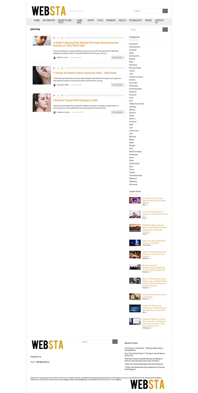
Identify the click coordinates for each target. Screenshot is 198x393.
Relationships (135, 151)
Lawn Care (79, 21)
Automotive (49, 20)
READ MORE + (118, 57)
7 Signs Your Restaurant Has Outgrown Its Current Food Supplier (154, 254)
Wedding (133, 181)
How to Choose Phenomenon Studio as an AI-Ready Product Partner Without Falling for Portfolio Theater (154, 282)
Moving (132, 136)
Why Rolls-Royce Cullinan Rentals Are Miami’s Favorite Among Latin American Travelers (154, 228)
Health (122, 20)
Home (37, 20)
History (132, 112)
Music (132, 139)
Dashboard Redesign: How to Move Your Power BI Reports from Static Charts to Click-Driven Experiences (154, 322)
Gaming (132, 106)
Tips (131, 166)
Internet (132, 121)
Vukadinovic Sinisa (63, 112)
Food (131, 97)
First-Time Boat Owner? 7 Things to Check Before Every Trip (154, 214)
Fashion (133, 91)
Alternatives (134, 47)
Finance (132, 94)
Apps (131, 53)
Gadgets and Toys (65, 21)
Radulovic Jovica (62, 57)
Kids (131, 124)
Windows (133, 184)
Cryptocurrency (136, 77)
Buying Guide (135, 68)
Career (132, 71)
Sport (91, 20)
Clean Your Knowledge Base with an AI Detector (154, 242)
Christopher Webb (62, 85)
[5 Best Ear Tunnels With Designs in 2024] (42, 94)
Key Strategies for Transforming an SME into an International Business (153, 267)
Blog (131, 62)
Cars (131, 74)
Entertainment (135, 88)
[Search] (165, 11)
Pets (131, 148)
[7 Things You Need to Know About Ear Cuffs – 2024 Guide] (42, 67)
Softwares (133, 154)
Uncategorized (135, 175)
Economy (133, 83)
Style (131, 160)
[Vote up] (62, 37)
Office (131, 142)
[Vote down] (58, 37)
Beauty (132, 59)
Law (131, 127)
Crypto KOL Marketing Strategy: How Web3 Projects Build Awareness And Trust (154, 308)
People (132, 145)
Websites (133, 178)
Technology (135, 20)
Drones (132, 80)
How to (132, 118)
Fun (131, 100)
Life (131, 133)
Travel (148, 20)
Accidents (133, 44)
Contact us (159, 21)
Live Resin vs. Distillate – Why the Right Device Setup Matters (154, 200)
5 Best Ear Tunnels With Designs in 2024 (75, 100)
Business (111, 20)
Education (133, 86)
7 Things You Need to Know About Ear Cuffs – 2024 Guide (84, 72)
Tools (100, 20)
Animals (133, 50)
